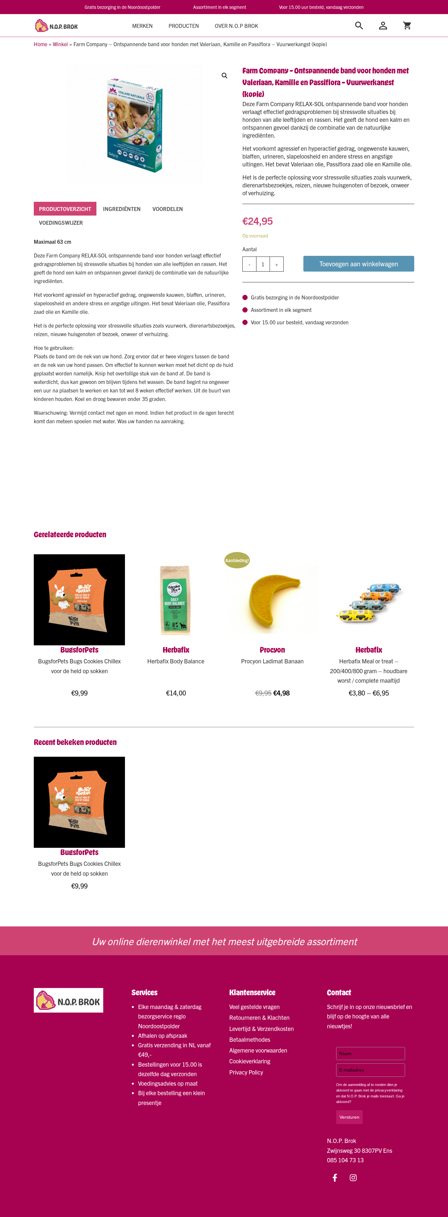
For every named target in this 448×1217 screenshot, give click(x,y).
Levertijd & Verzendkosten (261, 1028)
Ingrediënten (122, 208)
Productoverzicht (65, 208)
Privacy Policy (246, 1072)
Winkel (60, 44)
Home (40, 44)
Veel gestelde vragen (254, 1006)
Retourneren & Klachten (259, 1017)
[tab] (65, 209)
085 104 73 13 (345, 1160)
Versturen (349, 1117)
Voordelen (168, 208)
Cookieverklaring (249, 1061)
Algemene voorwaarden (258, 1050)
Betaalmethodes (249, 1039)
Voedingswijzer (61, 222)
